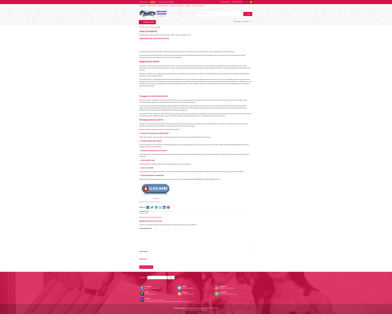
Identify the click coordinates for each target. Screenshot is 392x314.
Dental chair (149, 201)
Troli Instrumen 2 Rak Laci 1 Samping (169, 3)
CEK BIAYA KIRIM (163, 6)
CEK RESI (172, 6)
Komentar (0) (143, 211)
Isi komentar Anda (145, 228)
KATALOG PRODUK (198, 6)
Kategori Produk (148, 22)
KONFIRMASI (180, 6)
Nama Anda (143, 251)
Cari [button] (248, 14)
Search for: (143, 277)
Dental (189, 35)
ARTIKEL (188, 6)
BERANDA (143, 6)
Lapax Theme (188, 310)
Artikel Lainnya (155, 211)
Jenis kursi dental (148, 31)
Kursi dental (156, 201)
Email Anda (143, 259)
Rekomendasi (168, 211)
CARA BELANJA (151, 6)
